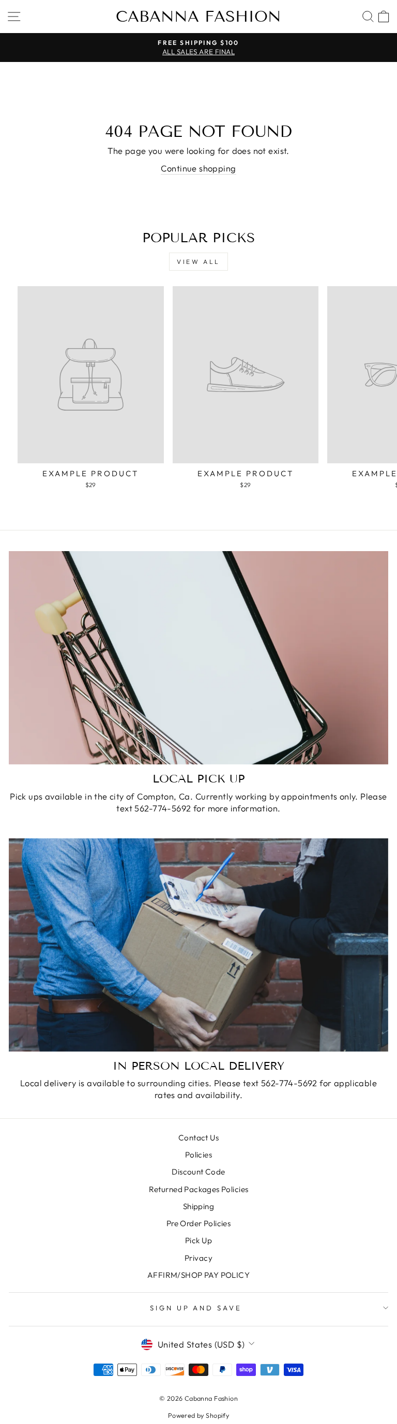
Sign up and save (196, 1308)
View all (198, 261)
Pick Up (198, 1240)
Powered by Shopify (198, 1415)
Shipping (198, 1206)
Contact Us (198, 1138)
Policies (198, 1155)
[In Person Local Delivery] (198, 945)
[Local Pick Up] (198, 657)
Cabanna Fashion (198, 16)
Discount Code (198, 1172)
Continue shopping (198, 168)
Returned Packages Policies (199, 1189)
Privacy (198, 1258)
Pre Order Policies (198, 1223)
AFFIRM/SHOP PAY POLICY (198, 1275)
